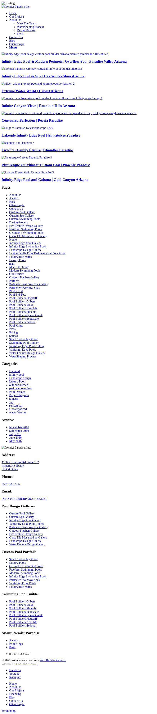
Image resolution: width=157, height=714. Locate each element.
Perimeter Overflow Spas (24, 287)
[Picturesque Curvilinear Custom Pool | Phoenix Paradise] (27, 157)
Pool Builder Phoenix (53, 660)
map (11, 263)
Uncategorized (18, 409)
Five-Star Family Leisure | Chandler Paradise (37, 150)
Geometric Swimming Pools (26, 232)
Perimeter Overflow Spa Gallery (28, 284)
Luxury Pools (17, 260)
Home (13, 239)
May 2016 (15, 441)
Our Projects (16, 274)
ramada (13, 398)
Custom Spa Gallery (21, 215)
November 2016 (19, 427)
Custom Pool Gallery (22, 212)
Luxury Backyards (20, 256)
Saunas (13, 335)
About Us (15, 194)
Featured (14, 371)
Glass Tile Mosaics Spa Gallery (28, 236)
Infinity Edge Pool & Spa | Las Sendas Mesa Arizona (43, 76)
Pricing (13, 332)
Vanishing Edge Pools (22, 349)
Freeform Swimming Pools (25, 229)
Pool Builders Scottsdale (24, 318)
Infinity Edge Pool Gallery (25, 243)
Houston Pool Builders (19, 654)
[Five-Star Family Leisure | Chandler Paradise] (18, 142)
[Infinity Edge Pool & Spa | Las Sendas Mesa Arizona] (42, 68)
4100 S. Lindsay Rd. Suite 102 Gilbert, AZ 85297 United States (20, 466)
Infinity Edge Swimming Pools (28, 246)
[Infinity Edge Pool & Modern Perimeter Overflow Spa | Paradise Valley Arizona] (55, 54)
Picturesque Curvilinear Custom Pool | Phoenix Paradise (46, 165)
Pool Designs (17, 391)
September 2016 (19, 430)
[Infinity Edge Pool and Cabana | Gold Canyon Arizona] (28, 172)
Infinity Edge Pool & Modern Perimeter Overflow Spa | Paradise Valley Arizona (64, 61)
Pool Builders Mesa (21, 304)
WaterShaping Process (22, 356)
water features (17, 412)
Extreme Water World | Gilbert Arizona (32, 91)
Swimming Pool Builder (23, 342)
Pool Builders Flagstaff (23, 298)
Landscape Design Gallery (25, 249)
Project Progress (19, 395)
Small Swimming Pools (23, 339)
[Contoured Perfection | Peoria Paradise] (69, 113)
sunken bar (15, 405)
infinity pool (16, 374)
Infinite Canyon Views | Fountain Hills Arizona (38, 106)
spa (11, 402)
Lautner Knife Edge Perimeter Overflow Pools (37, 253)
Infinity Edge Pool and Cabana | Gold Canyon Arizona (45, 180)
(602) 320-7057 (11, 483)
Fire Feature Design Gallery (26, 225)
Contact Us (16, 208)
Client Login (17, 205)
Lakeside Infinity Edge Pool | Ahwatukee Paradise (41, 135)
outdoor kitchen (18, 385)
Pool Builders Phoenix (22, 311)
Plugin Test (16, 291)
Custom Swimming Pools (24, 219)
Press (12, 329)
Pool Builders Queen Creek (26, 315)
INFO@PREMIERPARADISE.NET (24, 498)
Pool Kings (16, 325)
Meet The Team (18, 267)
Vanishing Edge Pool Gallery (26, 346)
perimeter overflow (20, 388)
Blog (12, 201)
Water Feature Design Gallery (27, 353)
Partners (14, 280)
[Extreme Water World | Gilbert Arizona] (38, 83)
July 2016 (15, 434)
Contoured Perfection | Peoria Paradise (32, 120)
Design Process (18, 222)
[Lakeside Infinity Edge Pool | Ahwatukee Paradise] (27, 127)
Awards (14, 198)
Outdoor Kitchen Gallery (24, 277)
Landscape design (20, 378)
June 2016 (15, 437)
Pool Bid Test (17, 294)
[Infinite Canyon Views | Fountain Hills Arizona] (52, 98)
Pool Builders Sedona (22, 322)
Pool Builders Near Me (23, 308)
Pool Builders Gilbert (22, 301)
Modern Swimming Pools (24, 270)
